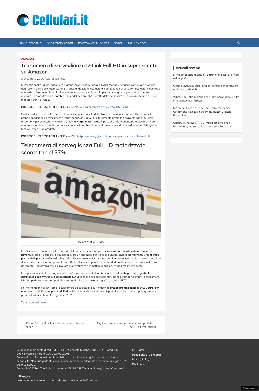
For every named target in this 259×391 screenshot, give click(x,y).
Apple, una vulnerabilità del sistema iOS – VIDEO (101, 107)
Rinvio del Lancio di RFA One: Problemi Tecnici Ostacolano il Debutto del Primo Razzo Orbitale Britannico (202, 111)
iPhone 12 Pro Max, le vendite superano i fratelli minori (55, 324)
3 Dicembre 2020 (32, 78)
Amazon (27, 58)
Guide (118, 42)
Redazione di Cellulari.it (146, 354)
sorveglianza (37, 302)
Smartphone (28, 42)
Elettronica (137, 42)
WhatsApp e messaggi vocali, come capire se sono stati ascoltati (110, 136)
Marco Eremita (56, 78)
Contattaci (117, 368)
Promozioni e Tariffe (93, 42)
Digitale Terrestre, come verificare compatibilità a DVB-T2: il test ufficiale (126, 324)
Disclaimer (138, 364)
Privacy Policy (140, 359)
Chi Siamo (138, 350)
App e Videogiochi (60, 42)
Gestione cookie (250, 388)
